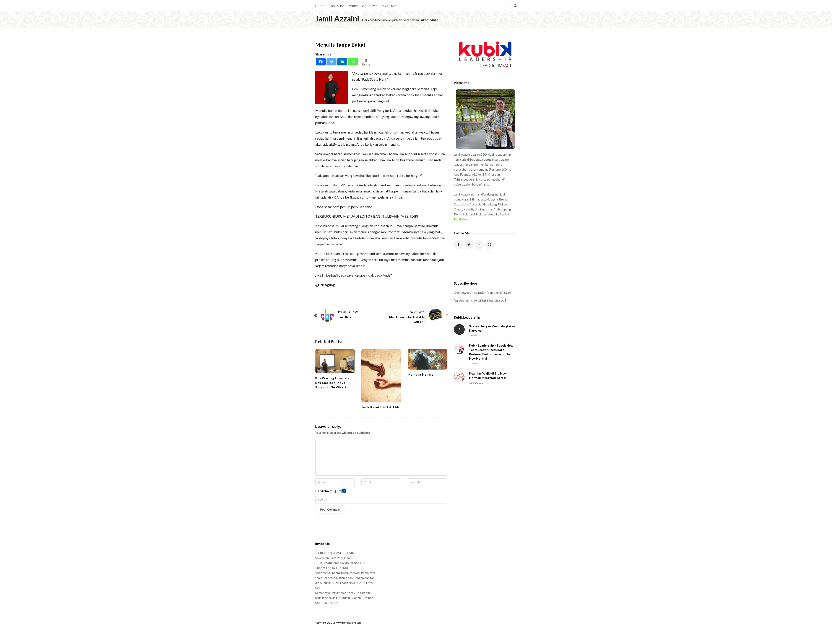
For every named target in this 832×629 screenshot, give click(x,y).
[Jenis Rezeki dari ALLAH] (381, 375)
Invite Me (389, 5)
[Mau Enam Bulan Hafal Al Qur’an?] (435, 315)
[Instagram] (489, 244)
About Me (369, 5)
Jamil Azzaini (337, 18)
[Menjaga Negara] (427, 359)
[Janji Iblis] (327, 315)
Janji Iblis (344, 317)
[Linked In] (479, 244)
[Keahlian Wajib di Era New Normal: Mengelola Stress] (459, 376)
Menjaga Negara (421, 374)
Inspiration (336, 5)
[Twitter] (331, 61)
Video (353, 5)
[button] (344, 491)
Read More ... (462, 219)
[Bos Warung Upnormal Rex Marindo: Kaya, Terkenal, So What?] (335, 361)
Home (319, 5)
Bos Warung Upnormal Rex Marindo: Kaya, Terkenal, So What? (333, 382)
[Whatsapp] (353, 61)
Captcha (322, 491)
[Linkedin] (342, 61)
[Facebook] (321, 61)
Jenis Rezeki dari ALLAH (380, 407)
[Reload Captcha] (343, 491)
